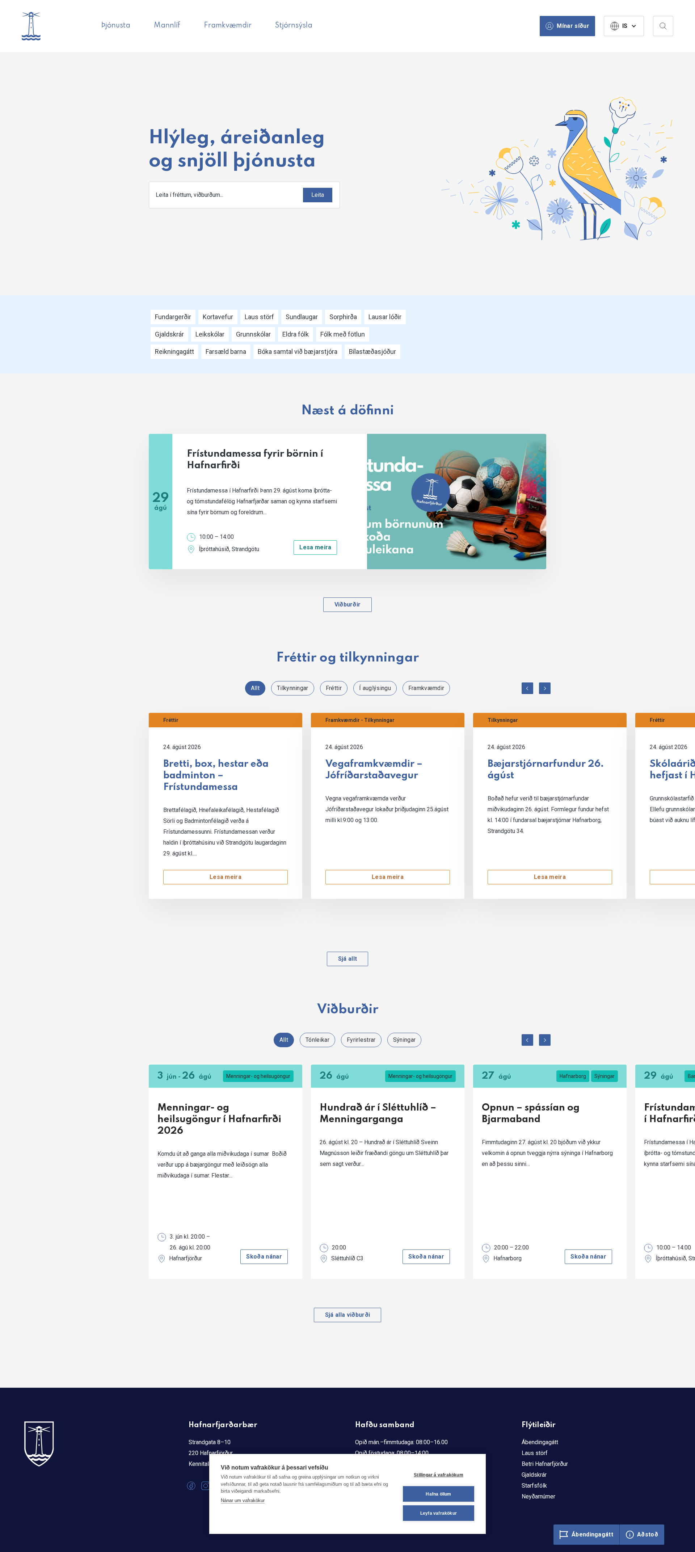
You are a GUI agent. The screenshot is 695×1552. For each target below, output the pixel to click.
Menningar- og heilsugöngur (258, 1076)
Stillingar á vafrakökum (438, 1474)
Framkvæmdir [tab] (426, 688)
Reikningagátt (174, 351)
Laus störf (259, 317)
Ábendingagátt (540, 1442)
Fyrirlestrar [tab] (361, 1039)
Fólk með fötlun (342, 334)
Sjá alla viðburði (347, 1314)
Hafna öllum (438, 1494)
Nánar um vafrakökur (243, 1500)
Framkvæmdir (228, 25)
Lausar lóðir (384, 317)
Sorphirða (343, 317)
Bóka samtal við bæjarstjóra (297, 351)
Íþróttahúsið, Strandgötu (229, 549)
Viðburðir (347, 604)
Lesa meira (315, 547)
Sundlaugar (302, 317)
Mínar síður (573, 25)
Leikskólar (209, 334)
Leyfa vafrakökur (438, 1513)
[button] (527, 688)
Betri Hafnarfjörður (545, 1463)
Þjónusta (115, 25)
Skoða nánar (264, 1256)
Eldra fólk (295, 334)
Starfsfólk (534, 1485)
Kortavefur (218, 317)
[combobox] (244, 195)
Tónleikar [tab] (317, 1039)
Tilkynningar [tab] (292, 688)
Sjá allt (347, 958)
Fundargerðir (173, 317)
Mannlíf (167, 25)
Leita (317, 194)
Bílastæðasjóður (372, 351)
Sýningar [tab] (404, 1039)
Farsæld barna (226, 351)
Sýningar (604, 1076)
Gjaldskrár (169, 334)
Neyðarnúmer (538, 1496)
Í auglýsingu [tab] (375, 688)
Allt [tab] (255, 688)
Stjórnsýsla (293, 25)
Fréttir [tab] (334, 688)
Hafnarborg (573, 1076)
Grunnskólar (253, 334)
